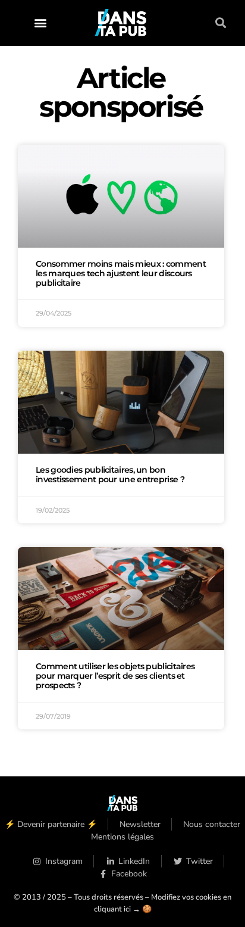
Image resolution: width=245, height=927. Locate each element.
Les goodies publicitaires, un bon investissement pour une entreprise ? (110, 474)
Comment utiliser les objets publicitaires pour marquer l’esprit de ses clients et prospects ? (115, 676)
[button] (40, 23)
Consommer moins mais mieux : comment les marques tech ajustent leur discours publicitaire (121, 273)
